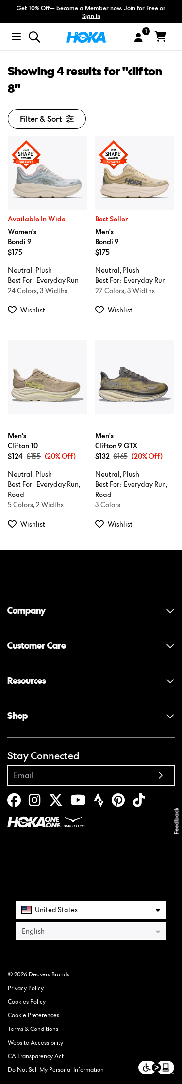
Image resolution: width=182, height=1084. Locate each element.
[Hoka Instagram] (35, 802)
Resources (26, 681)
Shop (17, 716)
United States (56, 909)
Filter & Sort (41, 119)
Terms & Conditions (33, 1028)
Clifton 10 (23, 440)
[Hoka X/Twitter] (56, 802)
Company (26, 611)
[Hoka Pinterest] (118, 802)
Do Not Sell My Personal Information (56, 1069)
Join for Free (141, 8)
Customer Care (36, 646)
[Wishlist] (14, 309)
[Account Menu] (138, 38)
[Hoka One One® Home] (87, 36)
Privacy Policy (26, 988)
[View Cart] (160, 37)
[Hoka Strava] (99, 802)
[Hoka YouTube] (78, 802)
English (33, 931)
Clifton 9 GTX (116, 440)
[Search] (34, 37)
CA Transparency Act (36, 1056)
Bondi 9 (22, 236)
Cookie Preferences (33, 1015)
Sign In (91, 15)
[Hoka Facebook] (14, 802)
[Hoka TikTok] (139, 802)
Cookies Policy (27, 1001)
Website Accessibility (35, 1042)
